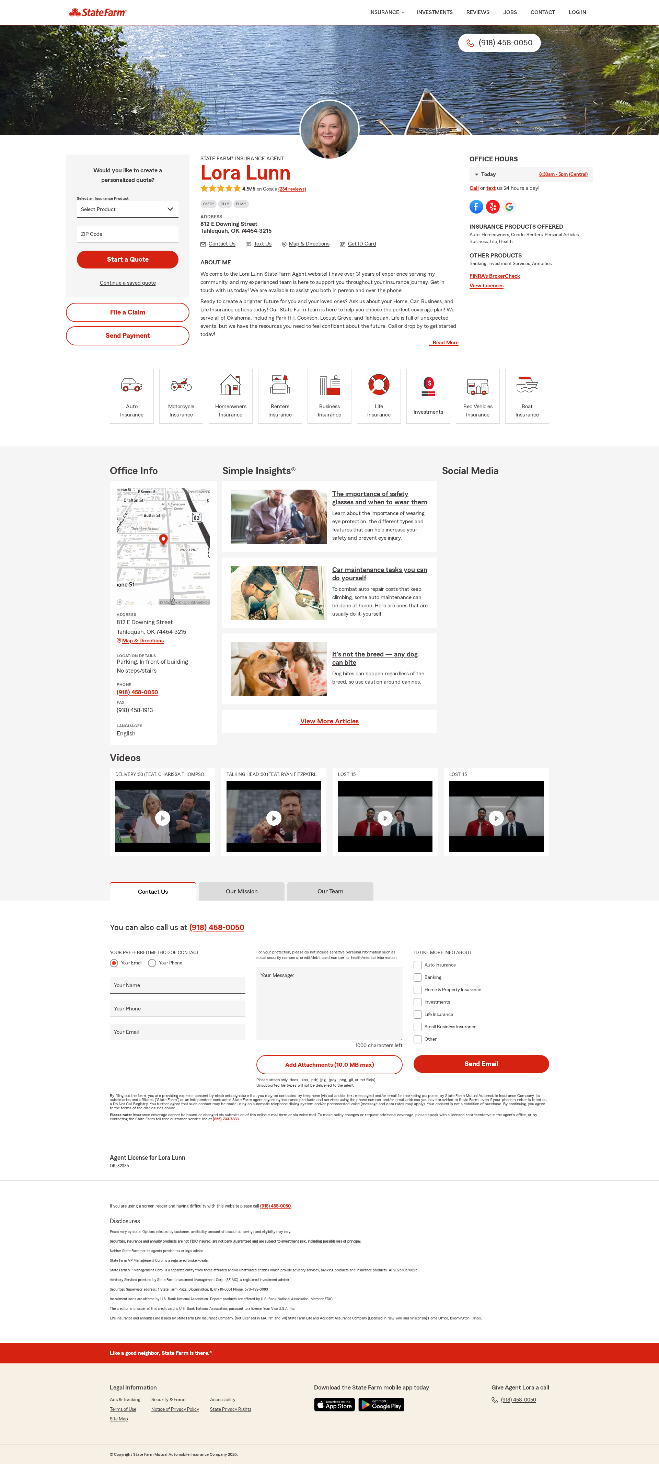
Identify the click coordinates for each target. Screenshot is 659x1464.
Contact (543, 12)
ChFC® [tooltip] (208, 204)
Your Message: (277, 975)
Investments (435, 12)
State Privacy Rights (230, 1409)
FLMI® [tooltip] (241, 204)
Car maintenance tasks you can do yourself (379, 574)
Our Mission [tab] (242, 891)
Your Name (127, 985)
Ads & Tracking (125, 1399)
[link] (98, 12)
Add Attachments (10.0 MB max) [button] (329, 1065)
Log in (577, 12)
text (491, 188)
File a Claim (128, 312)
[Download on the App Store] (334, 1404)
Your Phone (170, 963)
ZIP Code (91, 234)
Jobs (510, 12)
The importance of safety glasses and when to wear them (379, 498)
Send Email (481, 1064)
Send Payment (128, 335)
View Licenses (487, 285)
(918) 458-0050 (137, 692)
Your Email (131, 963)
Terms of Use (123, 1409)
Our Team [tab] (330, 891)
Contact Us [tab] (153, 892)
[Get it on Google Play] (381, 1404)
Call (474, 188)
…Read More (444, 342)
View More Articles (329, 721)
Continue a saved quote (128, 283)
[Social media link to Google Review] (509, 207)
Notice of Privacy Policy (175, 1409)
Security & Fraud (168, 1399)
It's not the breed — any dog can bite (375, 658)
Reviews (477, 12)
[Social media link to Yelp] (493, 207)
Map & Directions (143, 640)
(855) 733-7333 (226, 1119)
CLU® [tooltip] (225, 204)
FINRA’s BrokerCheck (495, 276)
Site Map (119, 1419)
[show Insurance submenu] (402, 12)
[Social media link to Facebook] (476, 207)
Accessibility (222, 1399)
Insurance (384, 12)
